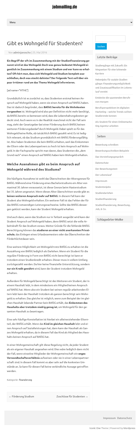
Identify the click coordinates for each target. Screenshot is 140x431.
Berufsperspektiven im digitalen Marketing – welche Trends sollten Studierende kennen (113, 111)
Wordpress (129, 428)
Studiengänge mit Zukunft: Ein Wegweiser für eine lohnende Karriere (111, 69)
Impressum (101, 180)
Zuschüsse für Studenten (72, 396)
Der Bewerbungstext (106, 168)
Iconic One (95, 428)
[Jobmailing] (70, 9)
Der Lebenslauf (103, 174)
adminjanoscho (22, 52)
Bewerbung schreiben (106, 144)
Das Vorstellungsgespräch (109, 156)
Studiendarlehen (104, 192)
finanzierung (25, 379)
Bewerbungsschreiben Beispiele (112, 150)
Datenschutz (101, 162)
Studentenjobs (103, 186)
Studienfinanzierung (105, 198)
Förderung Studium (21, 396)
